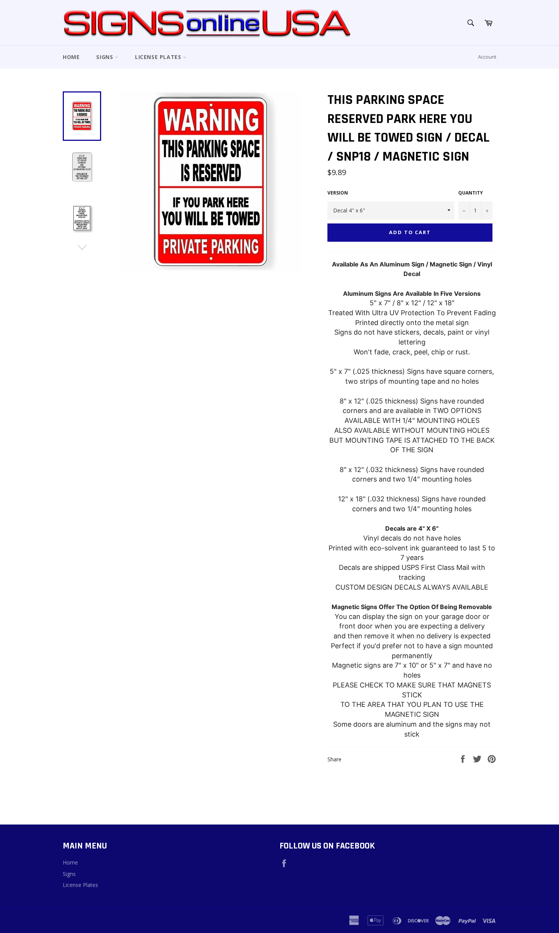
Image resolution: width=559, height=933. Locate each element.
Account (487, 56)
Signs (105, 57)
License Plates (159, 57)
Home (71, 57)
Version (337, 193)
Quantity (470, 193)
